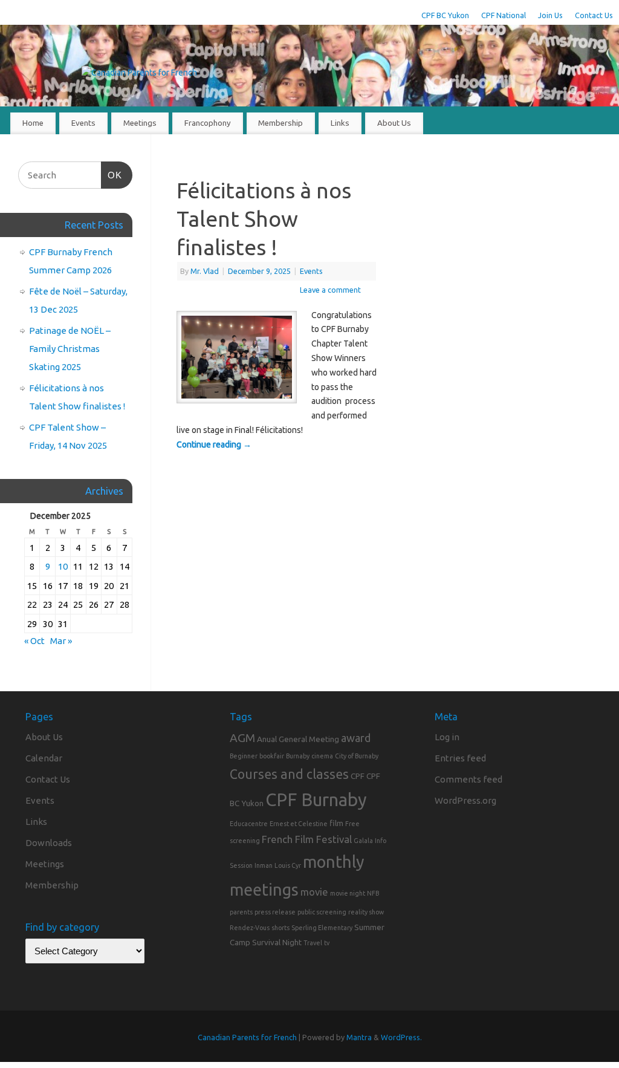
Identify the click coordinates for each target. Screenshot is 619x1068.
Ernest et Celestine (299, 823)
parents (241, 912)
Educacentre (249, 823)
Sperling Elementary (321, 927)
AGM (242, 737)
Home (33, 123)
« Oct (34, 641)
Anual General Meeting (298, 739)
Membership (280, 123)
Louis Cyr (287, 865)
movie (314, 891)
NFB (373, 893)
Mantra (359, 1037)
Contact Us (594, 15)
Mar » (61, 641)
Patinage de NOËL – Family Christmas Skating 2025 (70, 348)
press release (275, 912)
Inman (263, 865)
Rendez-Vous (250, 927)
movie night (347, 893)
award (356, 738)
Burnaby (298, 756)
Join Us (550, 15)
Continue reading (214, 444)
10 (63, 566)
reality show (366, 912)
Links (340, 123)
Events (83, 123)
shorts (280, 927)
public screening (321, 912)
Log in (447, 737)
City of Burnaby (356, 756)
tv (326, 942)
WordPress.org (465, 800)
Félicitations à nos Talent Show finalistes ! (264, 218)
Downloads (48, 843)
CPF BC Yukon (445, 15)
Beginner (244, 756)
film (336, 823)
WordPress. (401, 1037)
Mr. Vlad (204, 271)
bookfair (271, 756)
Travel (312, 942)
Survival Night (277, 942)
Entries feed (460, 758)
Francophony (207, 123)
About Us (394, 123)
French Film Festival (307, 839)
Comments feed (468, 779)
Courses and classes (289, 774)
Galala (363, 840)
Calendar (43, 758)
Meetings (140, 123)
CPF (358, 776)
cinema (322, 756)
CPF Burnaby (316, 800)
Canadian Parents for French (247, 1037)
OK (112, 174)
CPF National (503, 15)
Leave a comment (330, 289)
